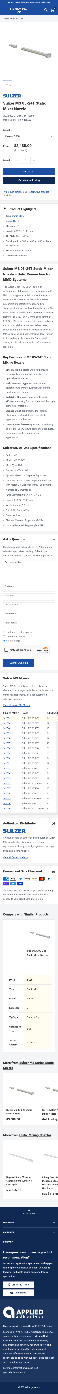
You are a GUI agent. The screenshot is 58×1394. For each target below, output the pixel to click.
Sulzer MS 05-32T (30, 723)
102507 (7, 743)
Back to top (29, 1214)
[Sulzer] (29, 95)
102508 (7, 748)
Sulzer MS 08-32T (30, 763)
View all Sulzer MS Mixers (16, 705)
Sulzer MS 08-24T (30, 758)
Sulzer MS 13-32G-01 (32, 798)
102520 (7, 803)
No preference (13, 640)
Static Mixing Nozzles (35, 1135)
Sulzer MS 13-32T (30, 803)
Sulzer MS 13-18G (30, 788)
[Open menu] (4, 10)
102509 (7, 753)
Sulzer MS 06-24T (30, 733)
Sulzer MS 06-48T (30, 743)
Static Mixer (18, 216)
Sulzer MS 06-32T (30, 738)
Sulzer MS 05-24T (30, 718)
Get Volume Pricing (29, 180)
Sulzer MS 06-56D (30, 748)
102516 (7, 808)
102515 (7, 778)
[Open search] (46, 10)
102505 (7, 733)
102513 (7, 768)
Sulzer (16, 221)
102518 (7, 793)
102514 (7, 773)
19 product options (13, 192)
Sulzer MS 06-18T (30, 728)
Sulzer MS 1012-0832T (32, 783)
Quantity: (15, 130)
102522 (7, 798)
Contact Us (20, 1292)
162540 (7, 728)
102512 (7, 783)
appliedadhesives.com (14, 1372)
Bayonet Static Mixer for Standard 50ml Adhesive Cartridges (19, 1181)
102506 (7, 738)
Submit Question (18, 662)
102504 (7, 723)
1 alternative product (38, 192)
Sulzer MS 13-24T (30, 793)
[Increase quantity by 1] (34, 160)
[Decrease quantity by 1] (17, 160)
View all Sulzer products (15, 857)
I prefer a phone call (16, 636)
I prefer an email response (19, 632)
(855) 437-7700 (20, 1285)
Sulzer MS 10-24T (30, 773)
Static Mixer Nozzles (13, 18)
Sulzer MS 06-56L (30, 753)
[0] (52, 10)
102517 (7, 788)
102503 (7, 718)
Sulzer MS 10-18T (30, 768)
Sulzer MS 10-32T (30, 778)
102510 (7, 758)
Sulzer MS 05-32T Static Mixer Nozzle (19, 1112)
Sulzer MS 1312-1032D (33, 808)
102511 (7, 763)
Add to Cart (29, 171)
